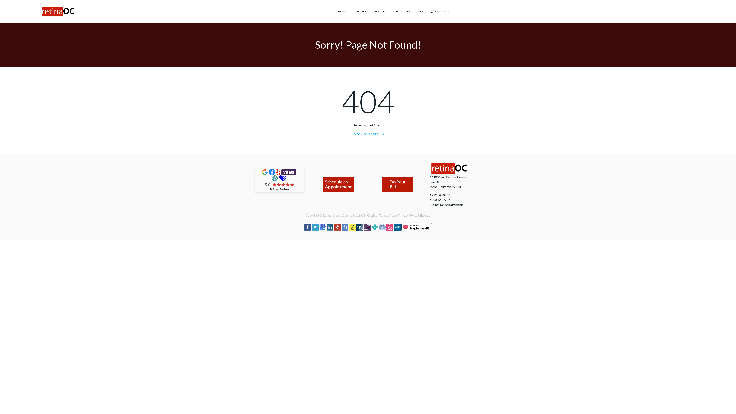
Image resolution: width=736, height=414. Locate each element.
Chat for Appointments (448, 204)
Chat (421, 11)
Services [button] (379, 11)
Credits (372, 215)
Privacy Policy (408, 215)
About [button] (343, 11)
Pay (409, 11)
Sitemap (425, 215)
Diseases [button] (360, 11)
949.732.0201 (443, 11)
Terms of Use (388, 215)
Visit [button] (396, 11)
